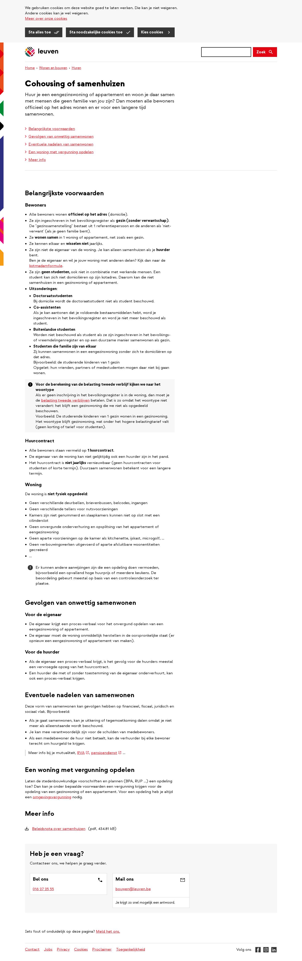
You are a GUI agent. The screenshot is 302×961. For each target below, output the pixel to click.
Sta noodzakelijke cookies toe (96, 32)
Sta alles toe (40, 32)
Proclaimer (102, 949)
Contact (32, 949)
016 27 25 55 (43, 888)
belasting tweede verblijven (65, 400)
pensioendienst (106, 752)
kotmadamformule (45, 265)
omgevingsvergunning (52, 797)
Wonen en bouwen (53, 68)
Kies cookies (152, 32)
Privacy (63, 949)
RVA (83, 752)
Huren (76, 68)
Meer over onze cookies (46, 18)
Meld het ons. (108, 931)
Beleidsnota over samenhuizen (58, 828)
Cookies (81, 949)
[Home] (42, 52)
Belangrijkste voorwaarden (52, 128)
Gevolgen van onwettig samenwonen (61, 136)
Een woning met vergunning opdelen (61, 152)
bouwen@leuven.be (133, 888)
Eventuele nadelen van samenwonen (61, 144)
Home (30, 68)
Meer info (37, 159)
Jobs (48, 949)
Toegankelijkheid (130, 949)
